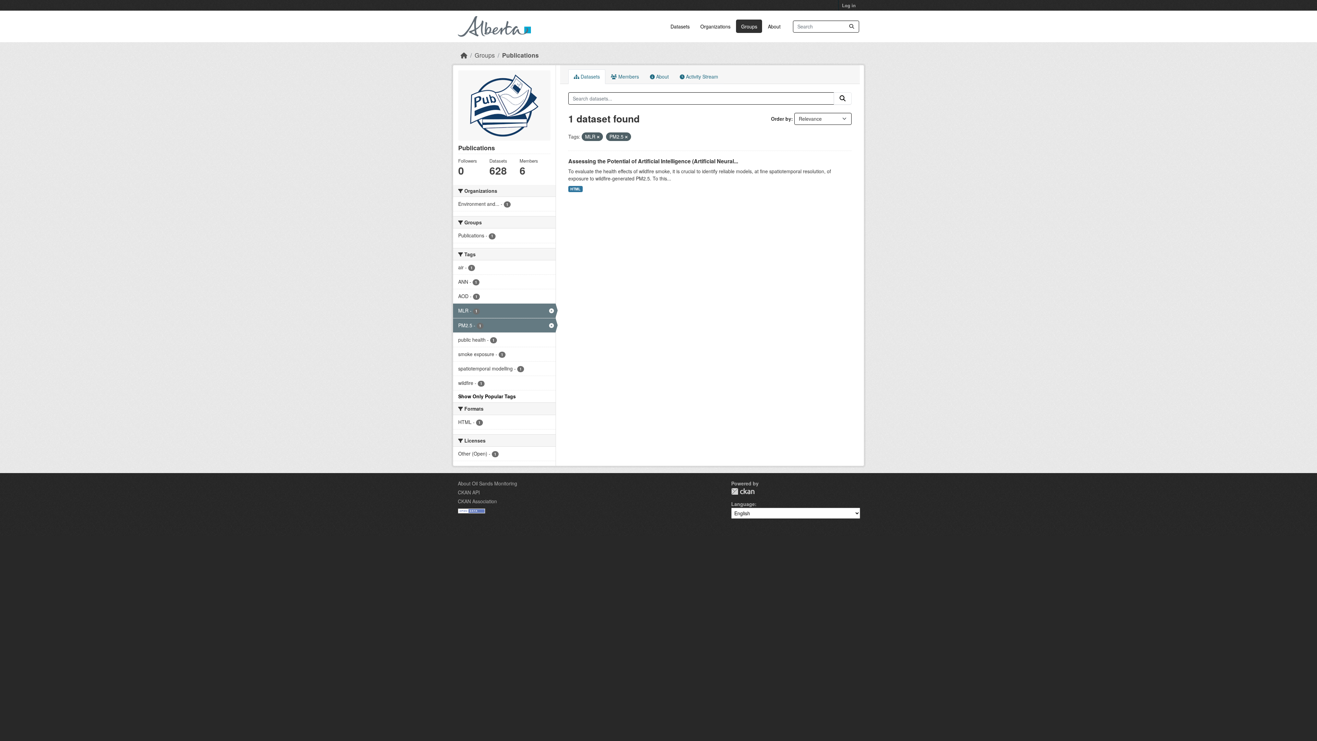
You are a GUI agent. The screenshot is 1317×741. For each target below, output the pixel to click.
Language (743, 504)
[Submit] (851, 27)
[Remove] (598, 137)
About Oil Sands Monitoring (487, 483)
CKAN (743, 491)
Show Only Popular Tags (487, 396)
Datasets (680, 26)
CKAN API (469, 492)
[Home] (464, 55)
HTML (575, 188)
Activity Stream (701, 76)
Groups (749, 26)
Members (628, 76)
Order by (781, 118)
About (774, 26)
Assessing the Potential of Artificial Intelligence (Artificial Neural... (653, 161)
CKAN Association (477, 501)
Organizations (715, 26)
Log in (849, 5)
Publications (520, 55)
